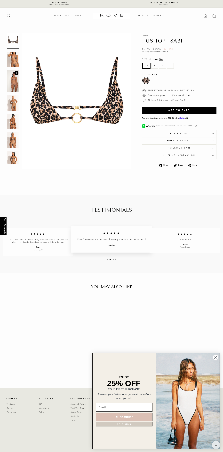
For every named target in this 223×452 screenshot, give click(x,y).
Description (179, 133)
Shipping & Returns (78, 404)
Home (144, 35)
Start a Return (76, 412)
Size (150, 59)
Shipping (145, 52)
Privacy (73, 420)
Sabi (146, 80)
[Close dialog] (215, 357)
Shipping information (179, 155)
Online (41, 412)
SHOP (79, 16)
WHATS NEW (62, 16)
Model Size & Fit (179, 141)
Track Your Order (78, 408)
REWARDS (158, 16)
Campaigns (11, 412)
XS (146, 66)
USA (40, 404)
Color (149, 74)
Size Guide (75, 416)
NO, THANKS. (124, 424)
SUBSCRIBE (124, 417)
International (44, 408)
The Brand (11, 404)
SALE (141, 16)
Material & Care (179, 148)
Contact (10, 408)
